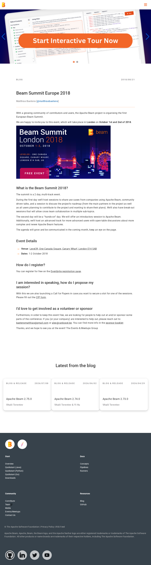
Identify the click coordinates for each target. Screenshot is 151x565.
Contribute (10, 501)
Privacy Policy (47, 527)
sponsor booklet (114, 322)
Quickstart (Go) (12, 474)
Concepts (84, 464)
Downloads (10, 478)
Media (8, 508)
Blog (82, 501)
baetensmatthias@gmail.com (32, 322)
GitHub (83, 504)
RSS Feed (60, 527)
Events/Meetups (12, 511)
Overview (9, 464)
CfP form (41, 297)
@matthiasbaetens (47, 101)
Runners (84, 471)
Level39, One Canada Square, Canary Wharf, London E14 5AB (63, 248)
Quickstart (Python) (14, 471)
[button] (74, 62)
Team (7, 504)
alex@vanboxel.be (62, 322)
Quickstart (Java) (13, 467)
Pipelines (84, 467)
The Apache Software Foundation (23, 527)
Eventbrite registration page (66, 271)
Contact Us (10, 515)
